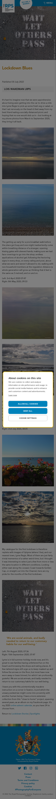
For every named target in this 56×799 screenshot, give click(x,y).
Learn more (12, 395)
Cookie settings (27, 418)
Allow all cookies (28, 404)
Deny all (28, 411)
